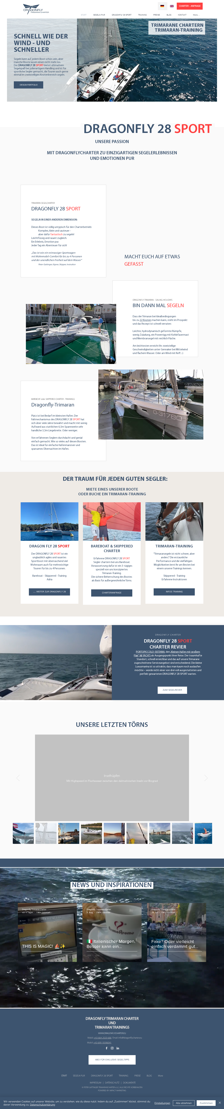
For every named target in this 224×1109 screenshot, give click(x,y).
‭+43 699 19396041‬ (102, 1042)
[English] (172, 6)
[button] (112, 1060)
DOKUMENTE (129, 1082)
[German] (162, 6)
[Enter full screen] (205, 234)
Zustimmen (206, 1103)
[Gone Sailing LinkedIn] (118, 1048)
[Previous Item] (18, 777)
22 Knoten (145, 320)
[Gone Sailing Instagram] (112, 1048)
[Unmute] (105, 234)
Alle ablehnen (184, 1103)
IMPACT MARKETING (118, 1090)
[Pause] (99, 234)
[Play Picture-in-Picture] (199, 234)
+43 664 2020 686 (102, 1037)
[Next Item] (206, 777)
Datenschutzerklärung (42, 1104)
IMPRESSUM (95, 1082)
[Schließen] (220, 1103)
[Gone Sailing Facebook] (106, 1048)
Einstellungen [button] (162, 1103)
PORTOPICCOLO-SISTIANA (150, 652)
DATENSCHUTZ (112, 1082)
